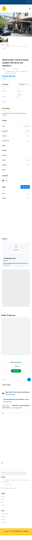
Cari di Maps (4, 522)
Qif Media (25, 531)
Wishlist (2, 519)
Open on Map (25, 186)
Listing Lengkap (4, 513)
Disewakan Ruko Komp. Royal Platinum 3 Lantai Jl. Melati (16, 399)
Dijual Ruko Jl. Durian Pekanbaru (21, 405)
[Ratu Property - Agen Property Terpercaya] (4, 8)
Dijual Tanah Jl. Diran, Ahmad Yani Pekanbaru (17, 392)
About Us (3, 496)
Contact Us (3, 505)
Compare (3, 516)
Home (2, 44)
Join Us (2, 499)
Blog (2, 502)
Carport (6, 180)
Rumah (7, 44)
